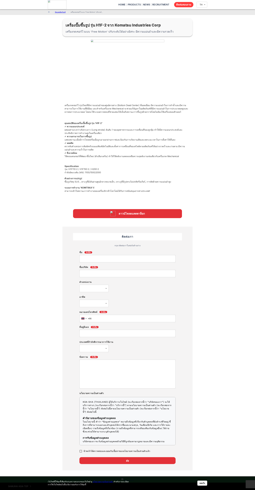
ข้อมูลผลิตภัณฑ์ (60, 12)
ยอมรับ (202, 483)
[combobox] (94, 288)
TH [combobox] (201, 4)
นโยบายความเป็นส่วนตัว (103, 481)
